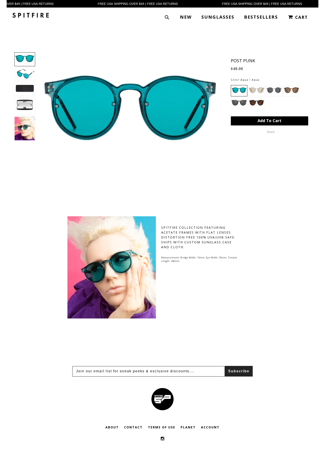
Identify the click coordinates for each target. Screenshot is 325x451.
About (112, 427)
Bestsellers (261, 17)
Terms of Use (161, 427)
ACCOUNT (210, 427)
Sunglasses (217, 17)
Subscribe (238, 371)
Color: (236, 79)
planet (188, 427)
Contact (133, 427)
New (186, 17)
